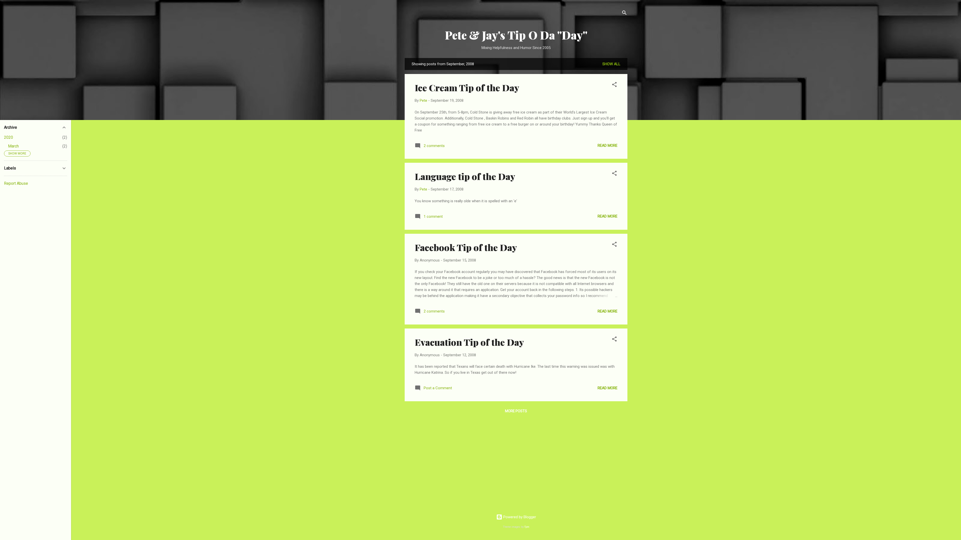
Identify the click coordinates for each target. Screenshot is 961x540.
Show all (611, 64)
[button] (614, 85)
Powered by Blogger (519, 517)
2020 (8, 137)
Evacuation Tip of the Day (469, 342)
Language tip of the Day (465, 176)
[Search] (624, 13)
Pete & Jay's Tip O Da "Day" (516, 35)
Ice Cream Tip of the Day (467, 88)
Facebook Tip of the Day (466, 247)
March (13, 146)
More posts (516, 411)
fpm (527, 526)
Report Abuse (16, 183)
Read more (607, 145)
